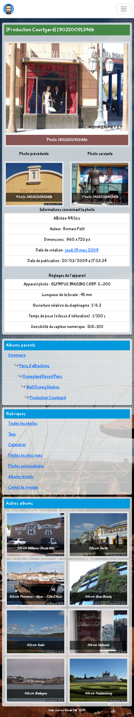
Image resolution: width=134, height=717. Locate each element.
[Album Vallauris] (98, 631)
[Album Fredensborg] (98, 680)
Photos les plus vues (25, 455)
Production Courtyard (48, 398)
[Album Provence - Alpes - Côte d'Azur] (35, 583)
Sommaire (17, 355)
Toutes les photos (22, 423)
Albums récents (20, 476)
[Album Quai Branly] (98, 583)
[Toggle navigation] (123, 9)
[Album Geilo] (35, 631)
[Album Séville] (98, 534)
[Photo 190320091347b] (100, 183)
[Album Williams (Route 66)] (35, 534)
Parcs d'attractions (34, 366)
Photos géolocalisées (26, 466)
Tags (12, 434)
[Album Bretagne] (35, 680)
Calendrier (17, 445)
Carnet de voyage (23, 487)
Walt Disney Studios (42, 387)
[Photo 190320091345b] (34, 183)
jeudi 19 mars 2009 (82, 250)
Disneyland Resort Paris (42, 376)
